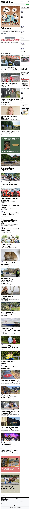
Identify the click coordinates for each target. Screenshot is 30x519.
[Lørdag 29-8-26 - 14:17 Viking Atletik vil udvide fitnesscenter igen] (10, 421)
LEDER (1, 166)
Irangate (22, 27)
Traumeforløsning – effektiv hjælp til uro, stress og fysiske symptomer (25, 73)
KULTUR (1, 441)
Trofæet (22, 39)
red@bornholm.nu (3, 503)
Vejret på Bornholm (25, 104)
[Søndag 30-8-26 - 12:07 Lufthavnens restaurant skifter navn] (10, 110)
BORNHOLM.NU (7, 4)
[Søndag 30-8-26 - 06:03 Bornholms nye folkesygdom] (10, 238)
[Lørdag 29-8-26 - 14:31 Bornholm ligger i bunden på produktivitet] (10, 405)
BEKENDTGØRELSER (19, 4)
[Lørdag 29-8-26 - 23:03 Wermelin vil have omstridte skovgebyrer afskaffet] (10, 306)
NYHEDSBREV (13, 4)
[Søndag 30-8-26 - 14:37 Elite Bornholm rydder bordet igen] (10, 77)
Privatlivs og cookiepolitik (19, 501)
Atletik (22, 37)
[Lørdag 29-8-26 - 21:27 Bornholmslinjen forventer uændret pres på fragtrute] (10, 322)
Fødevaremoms (23, 34)
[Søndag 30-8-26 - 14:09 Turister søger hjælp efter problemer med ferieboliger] (10, 92)
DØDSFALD (22, 11)
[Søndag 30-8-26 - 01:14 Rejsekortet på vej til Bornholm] (10, 290)
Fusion (22, 32)
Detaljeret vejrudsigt (25, 105)
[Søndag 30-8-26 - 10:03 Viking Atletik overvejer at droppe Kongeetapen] (10, 125)
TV (23, 4)
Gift (21, 49)
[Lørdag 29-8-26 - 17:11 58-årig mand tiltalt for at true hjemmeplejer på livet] (10, 374)
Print (5, 33)
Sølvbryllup (22, 100)
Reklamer (17, 498)
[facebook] (15, 505)
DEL (1, 33)
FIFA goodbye (23, 44)
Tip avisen (27, 4)
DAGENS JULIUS (22, 26)
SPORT (1, 82)
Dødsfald (22, 10)
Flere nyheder (23, 21)
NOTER (1, 365)
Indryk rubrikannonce (24, 78)
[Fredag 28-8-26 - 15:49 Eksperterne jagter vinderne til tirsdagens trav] (10, 479)
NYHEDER (2, 66)
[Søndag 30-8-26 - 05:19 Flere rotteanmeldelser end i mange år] (10, 255)
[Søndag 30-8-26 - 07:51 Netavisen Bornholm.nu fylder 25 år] (10, 192)
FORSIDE (2, 4)
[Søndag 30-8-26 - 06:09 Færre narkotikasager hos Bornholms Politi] (10, 60)
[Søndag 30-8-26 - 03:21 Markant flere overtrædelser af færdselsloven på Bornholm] (10, 272)
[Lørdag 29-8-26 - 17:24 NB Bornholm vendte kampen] (10, 355)
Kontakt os (17, 499)
